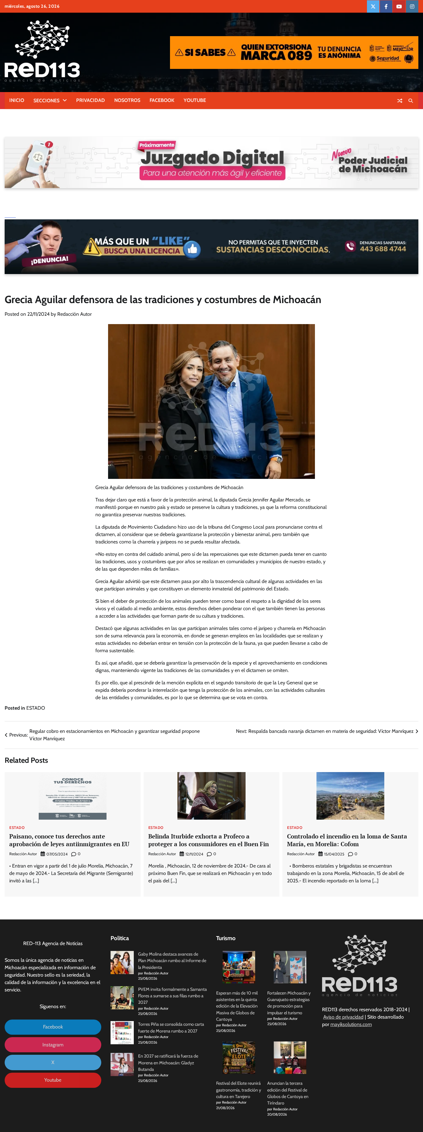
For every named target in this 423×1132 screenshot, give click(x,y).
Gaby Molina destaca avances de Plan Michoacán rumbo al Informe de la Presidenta (172, 960)
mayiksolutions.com (351, 1024)
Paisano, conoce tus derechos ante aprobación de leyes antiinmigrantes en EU (69, 840)
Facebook (53, 1027)
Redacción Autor (74, 314)
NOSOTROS (127, 100)
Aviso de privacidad (343, 1017)
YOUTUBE (195, 100)
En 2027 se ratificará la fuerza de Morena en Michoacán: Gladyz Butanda (168, 1062)
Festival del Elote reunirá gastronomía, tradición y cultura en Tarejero (238, 1089)
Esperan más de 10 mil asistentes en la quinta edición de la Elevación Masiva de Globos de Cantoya (237, 1006)
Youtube (52, 1080)
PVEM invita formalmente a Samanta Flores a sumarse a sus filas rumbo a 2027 (172, 995)
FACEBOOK (162, 100)
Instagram (52, 1045)
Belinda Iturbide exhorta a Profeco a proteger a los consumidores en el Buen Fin (208, 840)
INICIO (16, 100)
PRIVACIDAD (90, 100)
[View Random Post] (399, 100)
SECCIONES (46, 100)
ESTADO (35, 708)
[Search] (410, 100)
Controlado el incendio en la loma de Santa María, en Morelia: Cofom (347, 840)
